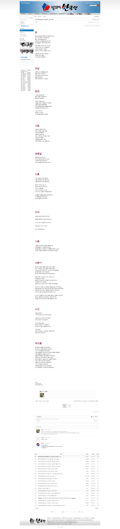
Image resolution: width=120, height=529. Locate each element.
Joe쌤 (87, 471)
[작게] (91, 26)
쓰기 (97, 508)
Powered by (60, 527)
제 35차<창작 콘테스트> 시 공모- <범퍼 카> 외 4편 (47, 471)
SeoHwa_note (87, 476)
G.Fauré (87, 461)
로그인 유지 (24, 19)
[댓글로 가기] (97, 26)
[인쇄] (99, 26)
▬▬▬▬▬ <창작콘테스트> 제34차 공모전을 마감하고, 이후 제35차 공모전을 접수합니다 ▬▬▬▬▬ (57, 498)
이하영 (36, 22)
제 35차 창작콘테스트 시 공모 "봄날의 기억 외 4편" (47, 478)
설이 (87, 488)
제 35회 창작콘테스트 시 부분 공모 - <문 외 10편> (44, 19)
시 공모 (21, 30)
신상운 (87, 473)
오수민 (87, 493)
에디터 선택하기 (95, 416)
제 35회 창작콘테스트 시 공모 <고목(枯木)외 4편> (47, 495)
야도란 (42, 437)
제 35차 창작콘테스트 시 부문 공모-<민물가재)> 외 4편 (48, 461)
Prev (52, 511)
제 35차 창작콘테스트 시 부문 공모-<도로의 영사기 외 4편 (49, 466)
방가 (87, 500)
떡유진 (87, 505)
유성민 (87, 495)
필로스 (87, 468)
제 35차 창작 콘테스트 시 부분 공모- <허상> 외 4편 (47, 468)
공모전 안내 (22, 28)
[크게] (89, 26)
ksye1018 (87, 463)
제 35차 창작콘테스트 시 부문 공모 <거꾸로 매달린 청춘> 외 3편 (50, 473)
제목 (61, 454)
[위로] (93, 26)
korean (42, 443)
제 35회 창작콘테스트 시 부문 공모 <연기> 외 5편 (47, 485)
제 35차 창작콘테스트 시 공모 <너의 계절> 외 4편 (47, 483)
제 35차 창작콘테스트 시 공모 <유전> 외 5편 (46, 481)
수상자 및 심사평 (23, 35)
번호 (35, 454)
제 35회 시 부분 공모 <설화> (43, 488)
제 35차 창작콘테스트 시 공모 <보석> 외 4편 (46, 476)
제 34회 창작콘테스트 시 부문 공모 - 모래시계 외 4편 (48, 500)
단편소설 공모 (22, 34)
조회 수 (98, 454)
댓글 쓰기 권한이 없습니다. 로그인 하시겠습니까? (50, 419)
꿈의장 (87, 478)
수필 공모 (22, 32)
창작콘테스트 (25, 26)
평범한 (87, 483)
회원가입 (22, 21)
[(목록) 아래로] (95, 26)
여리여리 (87, 485)
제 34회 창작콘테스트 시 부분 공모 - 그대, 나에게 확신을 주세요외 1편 (51, 505)
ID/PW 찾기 (23, 23)
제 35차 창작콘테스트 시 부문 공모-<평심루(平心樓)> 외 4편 (49, 463)
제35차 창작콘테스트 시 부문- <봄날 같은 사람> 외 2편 (48, 459)
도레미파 (87, 466)
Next (82, 511)
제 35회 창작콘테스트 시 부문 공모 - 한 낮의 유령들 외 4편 (49, 493)
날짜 (93, 454)
